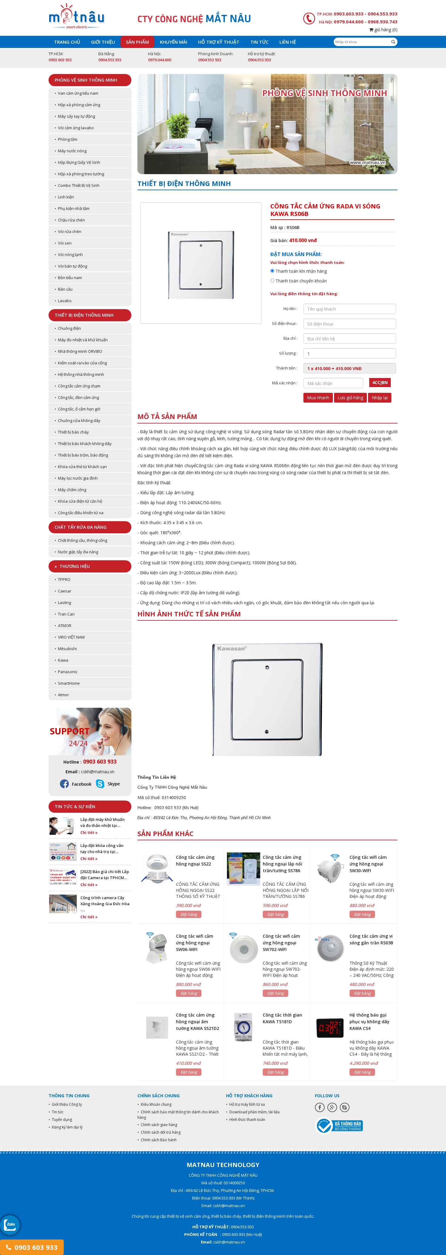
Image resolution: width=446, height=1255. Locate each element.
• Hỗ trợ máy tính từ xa (245, 1104)
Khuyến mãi (173, 42)
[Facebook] (320, 1107)
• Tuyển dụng (60, 1119)
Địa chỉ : (290, 338)
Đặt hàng (189, 914)
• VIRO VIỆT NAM (70, 637)
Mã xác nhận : (284, 383)
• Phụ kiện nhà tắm (72, 208)
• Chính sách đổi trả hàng (159, 1132)
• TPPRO (62, 579)
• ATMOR (63, 625)
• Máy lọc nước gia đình (76, 478)
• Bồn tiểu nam (68, 277)
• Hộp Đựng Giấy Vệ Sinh (77, 162)
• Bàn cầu (64, 289)
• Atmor (62, 694)
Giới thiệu (103, 42)
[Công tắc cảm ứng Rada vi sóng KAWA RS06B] (267, 696)
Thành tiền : (286, 368)
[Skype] (345, 1107)
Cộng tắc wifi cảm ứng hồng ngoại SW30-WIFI (368, 863)
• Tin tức (56, 1112)
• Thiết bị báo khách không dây (83, 443)
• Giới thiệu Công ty (65, 1104)
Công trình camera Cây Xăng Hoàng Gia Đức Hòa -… (105, 904)
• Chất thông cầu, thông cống (81, 540)
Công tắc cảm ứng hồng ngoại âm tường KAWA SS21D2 (197, 1021)
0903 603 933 (35, 1247)
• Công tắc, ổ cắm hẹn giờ (77, 409)
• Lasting (63, 602)
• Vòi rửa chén (68, 231)
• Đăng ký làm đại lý (66, 1127)
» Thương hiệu (72, 566)
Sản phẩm (137, 42)
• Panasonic (66, 671)
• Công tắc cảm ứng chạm (77, 386)
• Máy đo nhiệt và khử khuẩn (81, 339)
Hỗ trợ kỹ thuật (218, 42)
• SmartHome (67, 683)
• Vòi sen (63, 243)
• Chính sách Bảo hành (157, 1139)
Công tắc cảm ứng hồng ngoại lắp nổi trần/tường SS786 (282, 863)
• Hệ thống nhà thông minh (79, 374)
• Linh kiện (64, 197)
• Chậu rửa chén (70, 220)
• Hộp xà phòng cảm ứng (77, 104)
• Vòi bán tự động (71, 266)
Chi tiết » (89, 832)
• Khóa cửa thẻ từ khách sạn (81, 466)
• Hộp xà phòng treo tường (79, 174)
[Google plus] (332, 1107)
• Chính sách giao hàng (157, 1124)
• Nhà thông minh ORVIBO (78, 351)
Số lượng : (288, 353)
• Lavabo (63, 300)
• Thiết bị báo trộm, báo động (81, 455)
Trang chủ (67, 42)
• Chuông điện (68, 328)
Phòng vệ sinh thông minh (86, 80)
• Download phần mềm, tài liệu (253, 1112)
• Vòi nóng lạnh (69, 254)
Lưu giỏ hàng (350, 397)
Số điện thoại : (284, 323)
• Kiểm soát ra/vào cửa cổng (81, 363)
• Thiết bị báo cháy (72, 432)
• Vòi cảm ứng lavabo (74, 127)
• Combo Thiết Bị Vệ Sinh (77, 185)
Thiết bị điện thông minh (84, 315)
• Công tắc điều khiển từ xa (79, 512)
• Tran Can (65, 614)
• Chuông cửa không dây (77, 420)
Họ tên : (290, 308)
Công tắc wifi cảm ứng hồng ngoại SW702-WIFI (281, 942)
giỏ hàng (385, 29)
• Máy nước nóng (70, 151)
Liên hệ (287, 42)
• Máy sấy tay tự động (75, 116)
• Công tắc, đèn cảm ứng (77, 397)
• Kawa (61, 660)
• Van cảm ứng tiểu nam (76, 93)
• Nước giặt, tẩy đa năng (76, 552)
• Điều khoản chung (154, 1104)
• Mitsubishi (66, 648)
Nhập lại (380, 397)
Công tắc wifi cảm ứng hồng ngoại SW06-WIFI (194, 942)
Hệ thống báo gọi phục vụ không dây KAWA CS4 (370, 1021)
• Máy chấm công (70, 489)
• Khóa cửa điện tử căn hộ (78, 501)
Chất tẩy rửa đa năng (80, 527)
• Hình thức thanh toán (245, 1119)
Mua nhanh (318, 397)
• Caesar (63, 591)
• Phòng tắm (66, 139)
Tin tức (259, 42)
